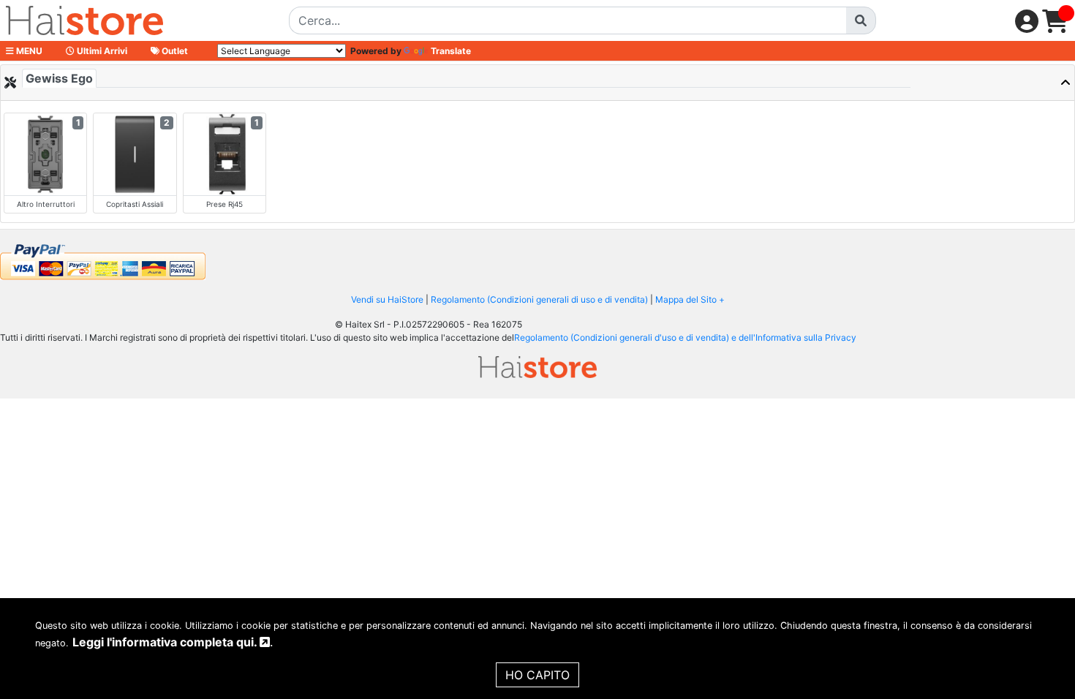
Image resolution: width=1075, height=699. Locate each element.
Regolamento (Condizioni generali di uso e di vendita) (539, 299)
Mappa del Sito (686, 299)
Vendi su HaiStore (387, 299)
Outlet (173, 50)
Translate (451, 50)
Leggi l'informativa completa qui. (166, 642)
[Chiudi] (1026, 83)
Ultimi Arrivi (101, 50)
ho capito (537, 675)
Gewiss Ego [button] (59, 78)
